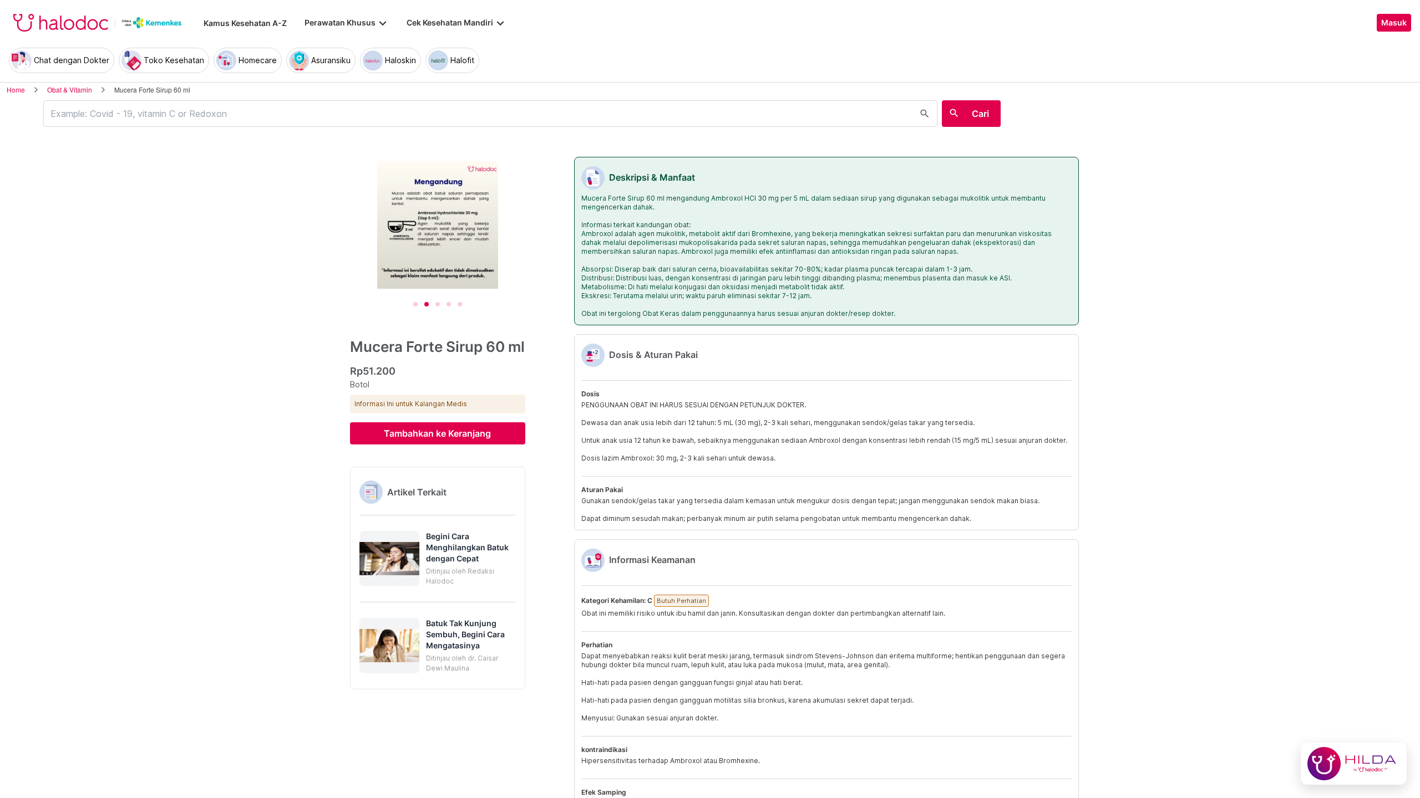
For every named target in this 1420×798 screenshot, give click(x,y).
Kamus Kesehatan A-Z (245, 23)
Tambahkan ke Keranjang (437, 433)
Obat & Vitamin (69, 89)
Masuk (1394, 22)
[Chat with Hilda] (1354, 764)
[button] (437, 558)
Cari (980, 114)
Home (16, 89)
